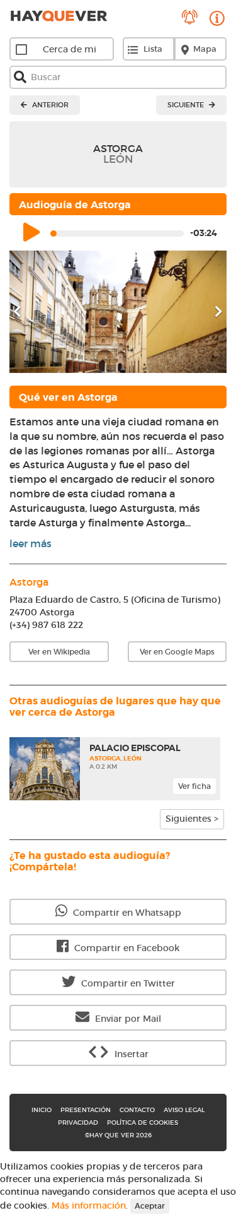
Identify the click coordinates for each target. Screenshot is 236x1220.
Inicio (41, 1110)
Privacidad (78, 1122)
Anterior (49, 104)
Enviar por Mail (127, 1018)
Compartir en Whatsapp (125, 912)
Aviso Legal (184, 1110)
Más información (89, 1205)
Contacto (137, 1110)
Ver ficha (194, 786)
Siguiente (186, 104)
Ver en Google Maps (177, 651)
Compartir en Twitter (127, 983)
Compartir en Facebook (125, 948)
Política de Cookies (142, 1122)
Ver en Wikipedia (59, 651)
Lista (152, 49)
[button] (25, 312)
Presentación (85, 1110)
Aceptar (150, 1206)
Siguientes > (192, 818)
